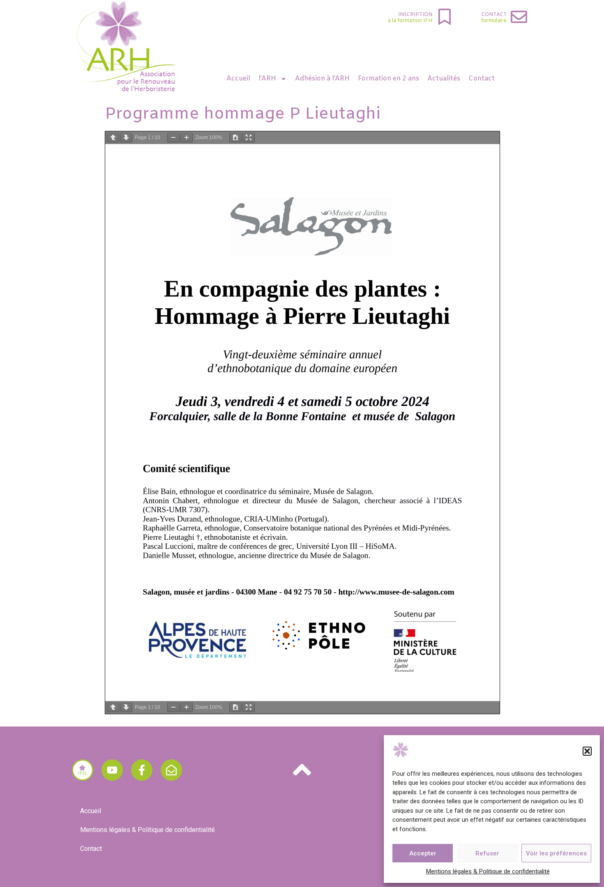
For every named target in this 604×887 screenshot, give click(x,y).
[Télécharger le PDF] (235, 137)
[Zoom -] (173, 137)
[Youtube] (112, 770)
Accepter (422, 853)
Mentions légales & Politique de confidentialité (488, 871)
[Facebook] (141, 770)
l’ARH (267, 78)
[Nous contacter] (171, 770)
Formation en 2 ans (388, 78)
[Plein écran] (248, 137)
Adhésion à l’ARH (322, 78)
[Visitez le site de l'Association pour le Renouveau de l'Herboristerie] (82, 770)
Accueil (238, 78)
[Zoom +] (186, 137)
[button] (587, 751)
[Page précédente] (113, 137)
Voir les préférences (556, 853)
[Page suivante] (126, 137)
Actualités (443, 78)
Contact (494, 14)
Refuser (487, 853)
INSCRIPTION (415, 14)
